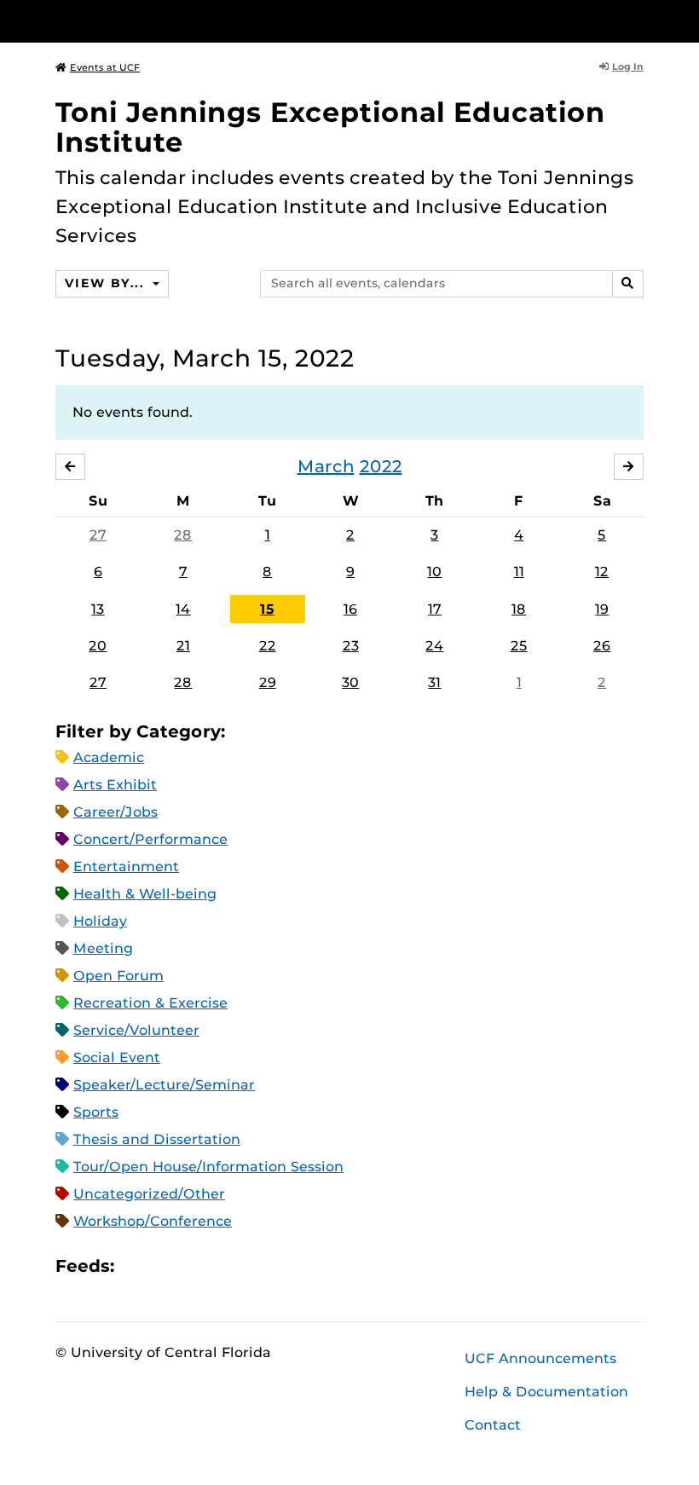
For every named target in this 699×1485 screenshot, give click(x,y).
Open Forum (118, 976)
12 (602, 571)
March (326, 466)
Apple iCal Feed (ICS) (136, 1266)
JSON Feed (252, 1266)
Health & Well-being (145, 894)
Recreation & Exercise (150, 1003)
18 (518, 609)
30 (350, 682)
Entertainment (126, 866)
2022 (381, 466)
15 (267, 609)
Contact (493, 1425)
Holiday (100, 921)
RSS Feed (194, 1266)
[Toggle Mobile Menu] (639, 20)
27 (98, 535)
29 (267, 682)
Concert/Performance (150, 839)
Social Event (116, 1057)
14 (183, 609)
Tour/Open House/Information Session (208, 1167)
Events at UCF (105, 67)
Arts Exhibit (115, 785)
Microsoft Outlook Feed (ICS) (165, 1266)
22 (267, 646)
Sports (95, 1112)
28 (183, 535)
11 (519, 571)
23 (351, 646)
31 (434, 682)
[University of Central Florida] (169, 21)
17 (435, 609)
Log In (628, 66)
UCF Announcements (540, 1358)
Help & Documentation (546, 1392)
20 (98, 646)
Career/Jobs (115, 812)
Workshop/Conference (152, 1221)
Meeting (103, 948)
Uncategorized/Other (149, 1194)
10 (434, 571)
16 (350, 609)
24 (434, 646)
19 (602, 609)
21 (183, 646)
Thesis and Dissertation (156, 1139)
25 (519, 646)
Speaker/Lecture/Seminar (164, 1085)
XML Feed (223, 1266)
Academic (108, 757)
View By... (106, 283)
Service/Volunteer (136, 1030)
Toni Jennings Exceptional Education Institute (330, 127)
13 (97, 609)
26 (601, 646)
